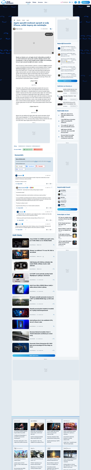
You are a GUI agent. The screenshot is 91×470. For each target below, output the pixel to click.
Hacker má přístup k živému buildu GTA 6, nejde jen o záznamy (70, 433)
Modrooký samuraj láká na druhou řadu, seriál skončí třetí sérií (37, 433)
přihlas (35, 161)
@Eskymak (19, 189)
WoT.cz (59, 226)
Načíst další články (34, 355)
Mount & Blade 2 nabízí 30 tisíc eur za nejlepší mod (64, 229)
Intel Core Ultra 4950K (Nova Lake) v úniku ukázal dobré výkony (41, 286)
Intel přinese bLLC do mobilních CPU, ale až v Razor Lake (41, 321)
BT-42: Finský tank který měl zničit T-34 (64, 223)
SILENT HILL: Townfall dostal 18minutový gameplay (70, 443)
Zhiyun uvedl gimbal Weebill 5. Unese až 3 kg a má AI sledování (70, 460)
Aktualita (18, 20)
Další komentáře (67, 80)
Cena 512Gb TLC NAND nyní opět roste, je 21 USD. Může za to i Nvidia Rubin (42, 239)
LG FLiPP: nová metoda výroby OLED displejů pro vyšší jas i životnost (41, 274)
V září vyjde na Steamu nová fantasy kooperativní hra (65, 236)
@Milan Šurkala (21, 213)
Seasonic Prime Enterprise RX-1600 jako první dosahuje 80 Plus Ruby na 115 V (41, 345)
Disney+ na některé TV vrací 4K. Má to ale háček (42, 251)
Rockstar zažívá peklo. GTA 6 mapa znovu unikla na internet (20, 441)
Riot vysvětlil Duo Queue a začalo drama (20, 459)
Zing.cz (59, 231)
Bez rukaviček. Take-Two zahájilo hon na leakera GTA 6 (37, 441)
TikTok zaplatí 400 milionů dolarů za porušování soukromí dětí (64, 243)
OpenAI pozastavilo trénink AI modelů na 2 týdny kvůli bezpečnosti (42, 309)
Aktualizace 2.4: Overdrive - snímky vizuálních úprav (37, 467)
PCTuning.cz (61, 245)
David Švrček (32, 338)
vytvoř (49, 161)
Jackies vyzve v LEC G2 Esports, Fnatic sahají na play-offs (20, 464)
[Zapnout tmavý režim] (79, 2)
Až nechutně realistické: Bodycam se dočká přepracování (69, 438)
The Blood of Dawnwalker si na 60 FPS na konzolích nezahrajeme (20, 437)
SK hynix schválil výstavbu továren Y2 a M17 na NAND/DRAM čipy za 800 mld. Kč (42, 298)
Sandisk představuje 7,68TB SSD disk (53, 441)
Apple (28, 20)
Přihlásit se (85, 2)
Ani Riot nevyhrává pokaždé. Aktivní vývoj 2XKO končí (37, 437)
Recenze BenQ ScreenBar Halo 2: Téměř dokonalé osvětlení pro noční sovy (41, 333)
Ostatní (23, 20)
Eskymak (20, 175)
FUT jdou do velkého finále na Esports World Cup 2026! (65, 218)
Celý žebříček (67, 209)
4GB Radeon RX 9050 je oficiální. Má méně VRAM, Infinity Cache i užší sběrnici (41, 263)
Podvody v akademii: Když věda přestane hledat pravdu (53, 437)
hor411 (19, 224)
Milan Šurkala (19, 29)
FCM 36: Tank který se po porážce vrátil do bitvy (36, 463)
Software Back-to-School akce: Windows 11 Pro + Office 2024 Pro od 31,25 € (70, 466)
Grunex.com (60, 220)
